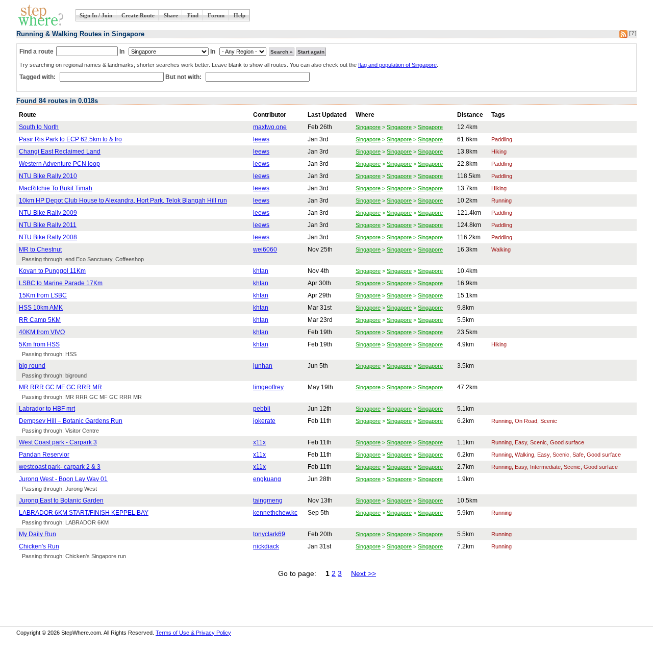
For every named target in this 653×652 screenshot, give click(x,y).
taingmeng (268, 500)
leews (261, 139)
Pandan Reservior (44, 454)
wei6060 (265, 249)
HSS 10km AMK (41, 307)
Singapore (368, 127)
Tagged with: (38, 77)
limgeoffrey (268, 387)
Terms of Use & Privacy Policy (193, 633)
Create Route (138, 15)
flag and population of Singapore (397, 65)
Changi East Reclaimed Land (60, 151)
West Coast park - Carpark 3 (58, 442)
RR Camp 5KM (40, 319)
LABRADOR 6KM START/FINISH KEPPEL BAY (83, 512)
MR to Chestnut (40, 249)
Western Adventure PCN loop (59, 163)
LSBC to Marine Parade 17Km (61, 283)
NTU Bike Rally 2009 (48, 212)
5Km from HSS (39, 344)
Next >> (363, 573)
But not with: (184, 77)
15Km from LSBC (43, 295)
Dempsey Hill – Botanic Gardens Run (70, 420)
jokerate (264, 420)
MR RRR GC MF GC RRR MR (60, 387)
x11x (259, 442)
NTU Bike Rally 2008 (48, 237)
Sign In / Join (96, 15)
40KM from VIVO (42, 332)
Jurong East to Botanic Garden (61, 500)
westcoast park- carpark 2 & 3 (60, 466)
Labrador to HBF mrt (47, 408)
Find (192, 15)
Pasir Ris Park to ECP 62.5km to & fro (70, 139)
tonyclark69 (269, 534)
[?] (633, 33)
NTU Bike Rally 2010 (48, 176)
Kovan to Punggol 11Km (52, 270)
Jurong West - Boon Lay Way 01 (63, 479)
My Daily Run (37, 534)
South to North (39, 127)
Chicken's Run (39, 546)
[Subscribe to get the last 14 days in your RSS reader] (623, 36)
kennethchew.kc (275, 512)
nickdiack (266, 546)
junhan (262, 365)
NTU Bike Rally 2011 (48, 225)
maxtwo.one (270, 127)
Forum (216, 15)
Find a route (36, 51)
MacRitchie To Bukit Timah (55, 188)
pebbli (261, 408)
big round (32, 365)
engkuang (267, 479)
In (121, 51)
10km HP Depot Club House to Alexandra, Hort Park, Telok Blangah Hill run (123, 200)
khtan (260, 270)
